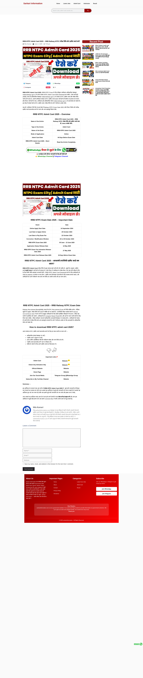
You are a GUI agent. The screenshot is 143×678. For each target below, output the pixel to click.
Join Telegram (106, 493)
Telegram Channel (61, 156)
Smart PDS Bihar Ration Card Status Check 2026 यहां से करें (102, 81)
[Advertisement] (71, 26)
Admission (87, 3)
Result (95, 3)
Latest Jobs (66, 3)
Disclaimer (56, 493)
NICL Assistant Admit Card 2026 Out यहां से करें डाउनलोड (102, 71)
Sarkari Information (32, 3)
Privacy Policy (57, 490)
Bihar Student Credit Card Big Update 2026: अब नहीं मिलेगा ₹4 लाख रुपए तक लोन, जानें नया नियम (102, 47)
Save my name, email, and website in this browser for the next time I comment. (48, 464)
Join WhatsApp (106, 489)
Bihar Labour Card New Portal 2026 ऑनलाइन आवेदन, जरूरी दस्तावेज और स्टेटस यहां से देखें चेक (102, 64)
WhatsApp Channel (45, 156)
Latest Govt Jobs (81, 482)
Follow (48, 87)
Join (49, 83)
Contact (56, 487)
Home (58, 3)
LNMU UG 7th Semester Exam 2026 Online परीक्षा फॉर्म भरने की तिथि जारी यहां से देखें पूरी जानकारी (102, 56)
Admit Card (77, 3)
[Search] (87, 10)
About (55, 484)
